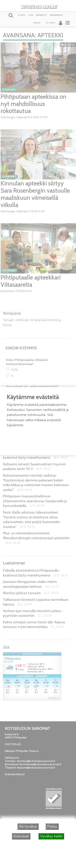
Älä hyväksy (28, 826)
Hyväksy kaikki (51, 836)
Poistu (52, 826)
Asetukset (21, 836)
